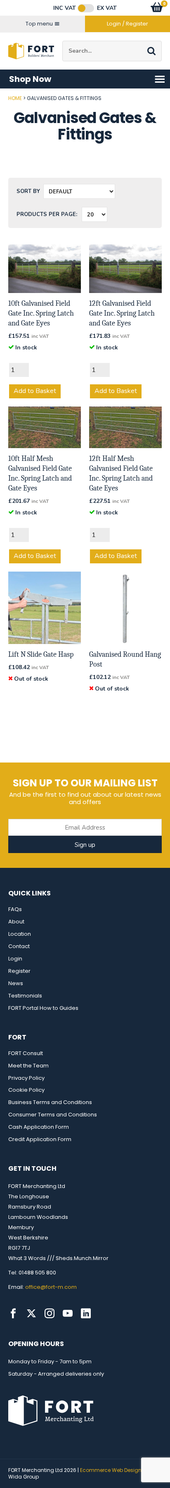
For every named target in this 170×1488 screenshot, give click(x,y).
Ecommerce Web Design (111, 1470)
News (15, 983)
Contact (19, 946)
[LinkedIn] (86, 1313)
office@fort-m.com (51, 1287)
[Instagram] (49, 1313)
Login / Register (127, 24)
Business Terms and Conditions (50, 1102)
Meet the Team (28, 1066)
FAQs (15, 909)
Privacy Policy (26, 1078)
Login (15, 959)
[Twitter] (31, 1313)
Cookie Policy (26, 1090)
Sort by (28, 191)
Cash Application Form (38, 1127)
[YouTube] (68, 1313)
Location (19, 934)
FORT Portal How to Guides (43, 1008)
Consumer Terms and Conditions (52, 1114)
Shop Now (30, 79)
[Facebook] (13, 1313)
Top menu (39, 24)
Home (15, 98)
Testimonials (25, 996)
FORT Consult (25, 1053)
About (16, 921)
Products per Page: (47, 214)
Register (19, 971)
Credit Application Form (39, 1139)
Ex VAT (107, 8)
